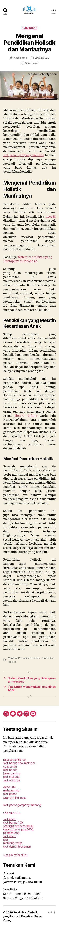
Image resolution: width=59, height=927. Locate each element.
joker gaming (11, 773)
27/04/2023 (42, 57)
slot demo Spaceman (17, 846)
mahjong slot (11, 790)
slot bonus (10, 770)
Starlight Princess (14, 797)
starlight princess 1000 (18, 826)
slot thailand (11, 776)
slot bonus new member (19, 763)
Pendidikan (29, 27)
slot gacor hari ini (15, 855)
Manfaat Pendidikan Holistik (24, 658)
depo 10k (9, 787)
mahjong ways (12, 843)
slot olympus (11, 780)
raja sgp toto (11, 812)
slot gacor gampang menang (23, 155)
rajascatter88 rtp (14, 759)
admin (24, 57)
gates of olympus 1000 (18, 829)
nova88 (51, 217)
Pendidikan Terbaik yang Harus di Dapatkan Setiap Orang (22, 916)
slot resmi (9, 819)
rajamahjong (11, 832)
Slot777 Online (25, 416)
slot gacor (10, 793)
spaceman (10, 766)
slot (5, 839)
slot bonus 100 (13, 822)
